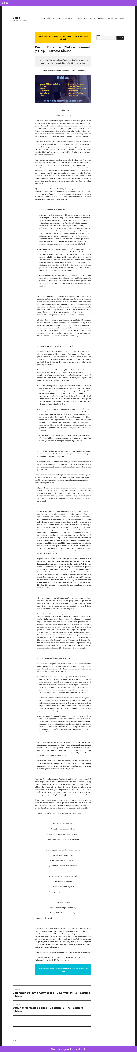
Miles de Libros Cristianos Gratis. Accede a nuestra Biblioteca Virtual (63, 37)
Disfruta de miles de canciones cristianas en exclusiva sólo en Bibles (63, 970)
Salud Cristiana (111, 18)
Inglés (122, 18)
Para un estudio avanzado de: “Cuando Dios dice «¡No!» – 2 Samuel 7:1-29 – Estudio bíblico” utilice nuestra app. (63, 61)
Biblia (5, 2)
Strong (92, 18)
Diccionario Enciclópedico (51, 18)
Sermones (69, 18)
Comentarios (82, 18)
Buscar (98, 35)
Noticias (101, 18)
